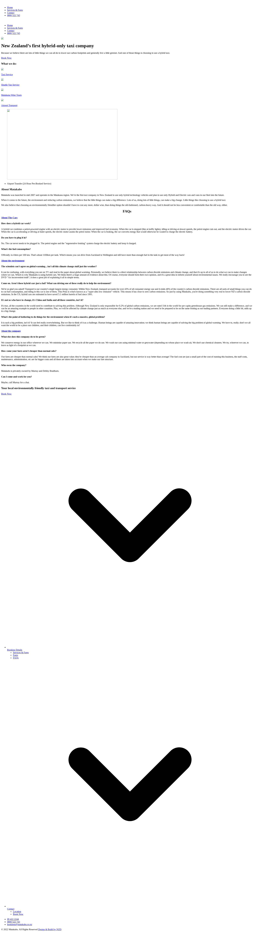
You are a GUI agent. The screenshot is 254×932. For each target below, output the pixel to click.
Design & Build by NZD (49, 929)
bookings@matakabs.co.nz (19, 924)
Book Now (6, 58)
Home (10, 7)
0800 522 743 (13, 15)
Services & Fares (15, 10)
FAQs (16, 658)
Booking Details (14, 650)
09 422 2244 (13, 919)
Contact (10, 12)
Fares (15, 655)
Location (17, 911)
